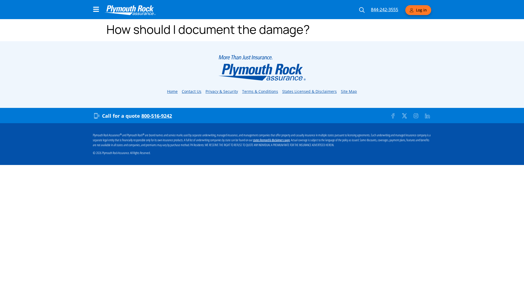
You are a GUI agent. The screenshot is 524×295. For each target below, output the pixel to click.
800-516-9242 (156, 116)
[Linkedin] (427, 115)
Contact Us (191, 91)
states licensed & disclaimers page (271, 140)
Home (172, 91)
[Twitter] (404, 115)
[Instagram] (415, 115)
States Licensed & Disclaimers (309, 91)
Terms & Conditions (260, 91)
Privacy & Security (222, 91)
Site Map (349, 91)
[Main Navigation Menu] (96, 9)
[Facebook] (393, 115)
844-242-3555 (384, 10)
